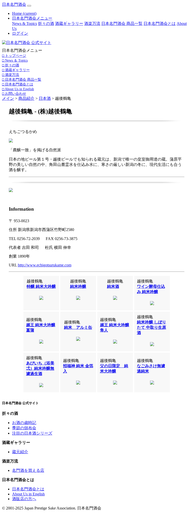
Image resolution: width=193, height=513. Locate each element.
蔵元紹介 (20, 452)
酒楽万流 (92, 23)
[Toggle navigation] (29, 6)
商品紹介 (26, 98)
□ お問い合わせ (14, 93)
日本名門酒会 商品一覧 (121, 23)
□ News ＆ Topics (15, 60)
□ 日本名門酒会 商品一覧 (21, 79)
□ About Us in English (18, 89)
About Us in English (28, 494)
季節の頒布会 (24, 428)
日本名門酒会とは (159, 23)
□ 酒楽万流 (10, 75)
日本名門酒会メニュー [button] (32, 18)
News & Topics (24, 23)
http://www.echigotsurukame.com (44, 265)
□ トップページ (14, 56)
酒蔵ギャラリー (69, 23)
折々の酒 (46, 23)
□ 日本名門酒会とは (17, 84)
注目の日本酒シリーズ (32, 433)
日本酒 (45, 98)
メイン (8, 98)
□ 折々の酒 (10, 65)
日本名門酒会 (14, 4)
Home (24, 13)
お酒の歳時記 (24, 423)
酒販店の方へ (24, 499)
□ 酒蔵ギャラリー (16, 70)
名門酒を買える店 (28, 470)
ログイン (20, 33)
